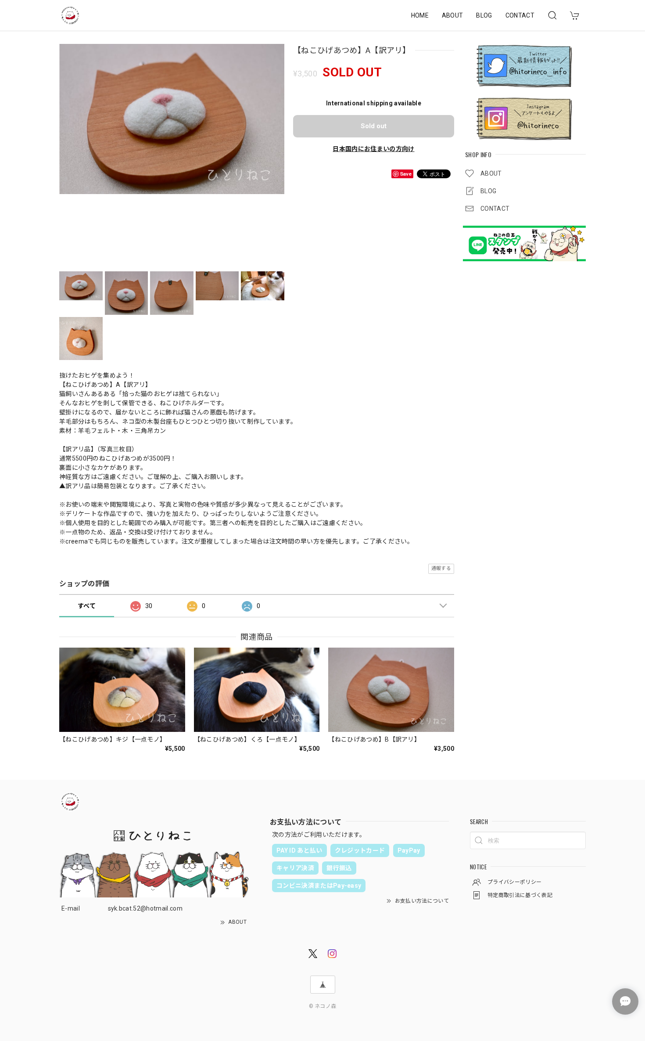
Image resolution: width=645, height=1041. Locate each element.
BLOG (484, 15)
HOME (420, 15)
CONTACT (519, 15)
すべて (87, 605)
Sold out (374, 126)
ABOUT (452, 15)
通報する (441, 568)
